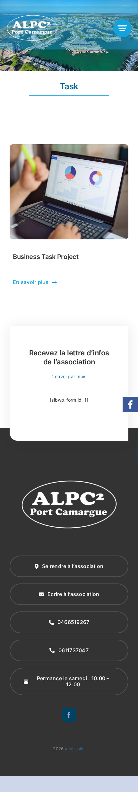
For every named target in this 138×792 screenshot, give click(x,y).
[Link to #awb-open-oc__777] (122, 28)
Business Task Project (46, 257)
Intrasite (77, 748)
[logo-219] (32, 16)
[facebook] (69, 715)
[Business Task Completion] (69, 146)
